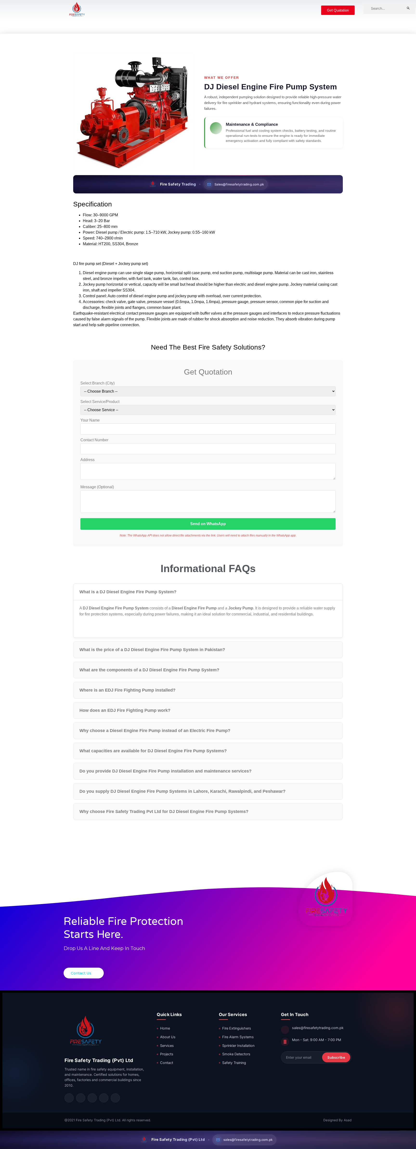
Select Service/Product (99, 402)
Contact (166, 1063)
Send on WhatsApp (208, 524)
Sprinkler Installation (238, 1045)
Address (87, 460)
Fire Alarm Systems (238, 1037)
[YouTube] (103, 1098)
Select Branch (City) (97, 383)
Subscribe (336, 1057)
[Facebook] (69, 1098)
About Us (168, 1037)
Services (167, 1045)
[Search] (408, 8)
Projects (166, 1054)
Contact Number (94, 440)
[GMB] (115, 1098)
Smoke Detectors (236, 1054)
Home (165, 1028)
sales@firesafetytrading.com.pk (318, 1028)
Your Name (90, 420)
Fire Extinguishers (236, 1028)
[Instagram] (80, 1098)
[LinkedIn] (92, 1098)
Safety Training (234, 1063)
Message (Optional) (97, 487)
